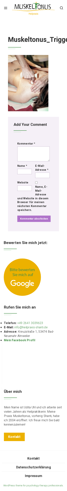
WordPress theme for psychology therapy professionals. (33, 485)
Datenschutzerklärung (33, 467)
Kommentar (26, 144)
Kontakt (33, 458)
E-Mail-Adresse (42, 168)
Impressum (33, 476)
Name (22, 166)
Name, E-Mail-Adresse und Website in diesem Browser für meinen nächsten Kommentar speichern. (32, 198)
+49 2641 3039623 (30, 323)
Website (22, 183)
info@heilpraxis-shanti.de (31, 327)
